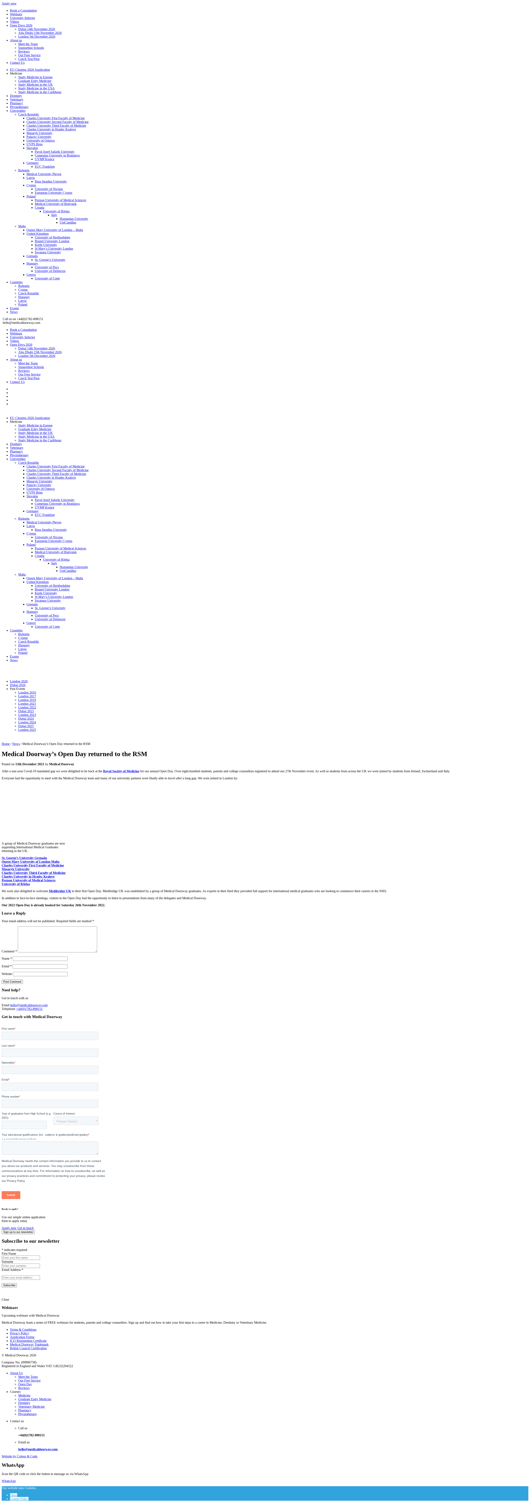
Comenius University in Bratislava (57, 155)
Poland (31, 196)
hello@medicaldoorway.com (29, 1005)
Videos (14, 21)
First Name (9, 1253)
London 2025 (27, 730)
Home (6, 744)
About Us (16, 1373)
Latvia (30, 178)
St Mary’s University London (54, 248)
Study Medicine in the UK (35, 84)
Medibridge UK (60, 891)
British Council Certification (28, 1348)
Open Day (25, 1384)
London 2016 (27, 692)
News (14, 312)
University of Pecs (47, 267)
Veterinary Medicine (31, 1406)
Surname (7, 1261)
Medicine (24, 1395)
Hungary (32, 263)
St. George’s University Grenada (24, 858)
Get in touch (25, 1228)
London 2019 (27, 700)
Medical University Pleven (43, 174)
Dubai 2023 (26, 711)
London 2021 (27, 703)
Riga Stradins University (51, 181)
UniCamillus (68, 222)
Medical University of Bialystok (56, 204)
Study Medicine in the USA (36, 88)
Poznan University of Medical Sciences (60, 200)
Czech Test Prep (29, 59)
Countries (16, 282)
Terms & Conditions (23, 1329)
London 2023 (27, 715)
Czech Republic (28, 114)
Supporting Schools (31, 47)
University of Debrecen (50, 271)
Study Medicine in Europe (35, 77)
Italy (54, 215)
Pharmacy (16, 103)
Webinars (16, 14)
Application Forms (22, 1337)
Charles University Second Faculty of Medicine (57, 122)
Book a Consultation (23, 10)
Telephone (8, 1009)
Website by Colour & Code (20, 1456)
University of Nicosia (49, 189)
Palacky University (38, 137)
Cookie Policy (19, 1498)
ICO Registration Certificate (28, 1341)
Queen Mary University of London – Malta (54, 230)
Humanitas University (74, 219)
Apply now (9, 3)
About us (16, 40)
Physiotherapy (19, 107)
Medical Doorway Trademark (29, 1344)
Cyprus (31, 185)
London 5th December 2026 (36, 36)
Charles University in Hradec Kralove (51, 129)
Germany (32, 163)
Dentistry (16, 96)
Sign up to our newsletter (18, 1232)
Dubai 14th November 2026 (36, 29)
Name (7, 958)
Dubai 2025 (26, 726)
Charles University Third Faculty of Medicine (56, 125)
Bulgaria (23, 170)
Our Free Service (29, 55)
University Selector (22, 18)
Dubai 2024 (26, 718)
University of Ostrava (40, 140)
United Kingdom (37, 233)
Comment (9, 951)
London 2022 (27, 707)
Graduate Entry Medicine (34, 81)
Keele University (46, 245)
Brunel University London (52, 241)
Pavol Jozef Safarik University (55, 151)
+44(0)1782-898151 (29, 1009)
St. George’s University (50, 260)
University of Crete (47, 278)
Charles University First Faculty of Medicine (55, 118)
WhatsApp (9, 1481)
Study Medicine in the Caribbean (39, 92)
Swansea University (48, 252)
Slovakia (32, 148)
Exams (14, 308)
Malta (22, 226)
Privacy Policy (19, 1333)
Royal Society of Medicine (121, 771)
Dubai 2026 (17, 685)
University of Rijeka (56, 211)
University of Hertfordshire (52, 237)
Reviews (24, 51)
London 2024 (27, 722)
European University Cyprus (53, 192)
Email (7, 966)
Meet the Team (28, 44)
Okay (13, 1495)
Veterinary (16, 99)
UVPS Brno (34, 144)
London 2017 (27, 696)
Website (7, 974)
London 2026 (19, 681)
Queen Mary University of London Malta (30, 861)
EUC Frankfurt (45, 166)
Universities (17, 110)
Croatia (39, 207)
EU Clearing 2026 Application (30, 69)
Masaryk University (39, 133)
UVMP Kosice (44, 159)
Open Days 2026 (21, 25)
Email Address (12, 1269)
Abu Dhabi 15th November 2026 (40, 33)
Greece (31, 274)
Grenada (32, 256)
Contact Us (17, 62)
